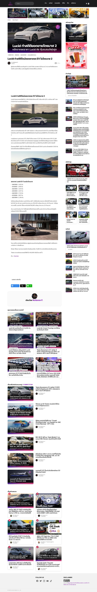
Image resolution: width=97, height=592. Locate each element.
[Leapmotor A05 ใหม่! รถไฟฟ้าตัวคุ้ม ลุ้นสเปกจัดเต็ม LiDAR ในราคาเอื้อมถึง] (21, 554)
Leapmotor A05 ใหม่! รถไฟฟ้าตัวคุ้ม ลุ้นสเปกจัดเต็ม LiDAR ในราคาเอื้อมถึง (20, 563)
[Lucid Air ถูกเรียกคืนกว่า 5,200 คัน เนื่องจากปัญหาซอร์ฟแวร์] (21, 319)
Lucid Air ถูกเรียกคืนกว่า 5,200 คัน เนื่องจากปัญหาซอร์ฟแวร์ (19, 329)
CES (54, 362)
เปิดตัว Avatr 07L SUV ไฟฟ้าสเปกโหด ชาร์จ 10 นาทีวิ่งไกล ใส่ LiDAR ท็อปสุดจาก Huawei (80, 255)
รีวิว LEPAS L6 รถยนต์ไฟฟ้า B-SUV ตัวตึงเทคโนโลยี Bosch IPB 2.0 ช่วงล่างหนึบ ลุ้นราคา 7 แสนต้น (71, 207)
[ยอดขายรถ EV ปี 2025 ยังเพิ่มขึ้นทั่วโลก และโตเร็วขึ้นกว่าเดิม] (21, 364)
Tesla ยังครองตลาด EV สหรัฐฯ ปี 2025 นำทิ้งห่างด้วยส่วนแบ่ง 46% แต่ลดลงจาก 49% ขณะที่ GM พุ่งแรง (48, 351)
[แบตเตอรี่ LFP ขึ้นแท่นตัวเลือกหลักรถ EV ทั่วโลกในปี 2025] (20, 477)
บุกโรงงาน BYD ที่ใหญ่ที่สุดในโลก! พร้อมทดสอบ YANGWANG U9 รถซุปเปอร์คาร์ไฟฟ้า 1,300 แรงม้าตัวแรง (48, 511)
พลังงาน (73, 3)
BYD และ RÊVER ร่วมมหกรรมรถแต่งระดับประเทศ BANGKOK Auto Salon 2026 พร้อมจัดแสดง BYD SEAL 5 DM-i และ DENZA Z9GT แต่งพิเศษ (81, 110)
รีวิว (68, 3)
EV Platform (40, 366)
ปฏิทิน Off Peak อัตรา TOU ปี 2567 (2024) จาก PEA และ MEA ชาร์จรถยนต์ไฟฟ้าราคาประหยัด (48, 537)
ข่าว (46, 3)
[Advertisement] (34, 81)
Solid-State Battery (54, 369)
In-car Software (47, 366)
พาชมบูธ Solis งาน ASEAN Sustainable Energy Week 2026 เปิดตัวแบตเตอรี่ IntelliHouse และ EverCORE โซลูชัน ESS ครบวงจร (71, 221)
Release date (40, 369)
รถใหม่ (50, 3)
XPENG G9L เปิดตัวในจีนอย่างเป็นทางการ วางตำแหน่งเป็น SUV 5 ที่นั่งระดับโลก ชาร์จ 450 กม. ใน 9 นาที (81, 290)
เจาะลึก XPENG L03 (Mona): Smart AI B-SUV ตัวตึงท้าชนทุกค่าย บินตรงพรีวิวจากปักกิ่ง (79, 15)
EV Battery (57, 364)
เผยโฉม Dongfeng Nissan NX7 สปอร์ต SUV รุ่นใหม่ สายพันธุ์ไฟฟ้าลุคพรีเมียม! (81, 261)
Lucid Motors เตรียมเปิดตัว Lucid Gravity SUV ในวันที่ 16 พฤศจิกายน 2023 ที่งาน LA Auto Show (20, 351)
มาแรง (37, 494)
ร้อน (9, 494)
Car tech (50, 362)
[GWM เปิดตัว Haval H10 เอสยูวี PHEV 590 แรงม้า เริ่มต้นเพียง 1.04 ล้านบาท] (69, 275)
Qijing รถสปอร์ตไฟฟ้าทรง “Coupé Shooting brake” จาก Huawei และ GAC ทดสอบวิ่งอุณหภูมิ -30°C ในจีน (48, 422)
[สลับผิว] (86, 3)
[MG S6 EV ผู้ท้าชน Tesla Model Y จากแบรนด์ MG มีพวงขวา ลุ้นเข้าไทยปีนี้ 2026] (20, 443)
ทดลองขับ (57, 3)
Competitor (40, 346)
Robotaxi (46, 369)
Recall (10, 326)
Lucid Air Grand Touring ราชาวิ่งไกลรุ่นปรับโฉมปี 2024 (48, 329)
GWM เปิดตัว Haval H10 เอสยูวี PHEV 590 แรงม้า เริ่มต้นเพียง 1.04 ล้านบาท (81, 276)
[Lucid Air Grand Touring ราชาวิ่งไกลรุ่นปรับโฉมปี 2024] (48, 319)
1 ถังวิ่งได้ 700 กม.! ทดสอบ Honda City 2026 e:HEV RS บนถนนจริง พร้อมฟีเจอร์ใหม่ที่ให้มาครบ (77, 180)
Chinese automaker (23, 369)
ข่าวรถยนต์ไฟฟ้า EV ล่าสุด (18, 326)
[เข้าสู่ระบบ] (88, 3)
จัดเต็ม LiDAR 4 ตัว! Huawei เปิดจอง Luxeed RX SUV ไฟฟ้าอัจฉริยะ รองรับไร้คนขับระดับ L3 (77, 246)
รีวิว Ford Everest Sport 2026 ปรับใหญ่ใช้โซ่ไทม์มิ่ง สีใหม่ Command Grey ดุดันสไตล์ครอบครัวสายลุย (84, 207)
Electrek (16, 256)
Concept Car (50, 364)
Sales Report (53, 346)
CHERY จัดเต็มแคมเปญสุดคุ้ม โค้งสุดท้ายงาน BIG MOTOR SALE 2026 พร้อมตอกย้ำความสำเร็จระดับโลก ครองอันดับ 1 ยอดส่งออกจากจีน (77, 92)
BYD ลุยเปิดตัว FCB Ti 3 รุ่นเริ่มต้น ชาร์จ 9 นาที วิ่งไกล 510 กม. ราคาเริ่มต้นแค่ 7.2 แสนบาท (20, 537)
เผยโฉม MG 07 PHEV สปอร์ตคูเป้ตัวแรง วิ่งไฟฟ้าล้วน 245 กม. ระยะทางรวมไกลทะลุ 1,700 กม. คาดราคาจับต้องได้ (20, 511)
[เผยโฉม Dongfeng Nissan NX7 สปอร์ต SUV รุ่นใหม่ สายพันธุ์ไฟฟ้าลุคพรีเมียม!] (69, 261)
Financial (46, 346)
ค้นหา (17, 3)
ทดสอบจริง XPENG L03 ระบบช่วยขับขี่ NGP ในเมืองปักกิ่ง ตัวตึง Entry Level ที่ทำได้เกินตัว (57, 15)
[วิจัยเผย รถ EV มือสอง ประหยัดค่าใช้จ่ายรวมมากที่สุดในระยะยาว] (20, 410)
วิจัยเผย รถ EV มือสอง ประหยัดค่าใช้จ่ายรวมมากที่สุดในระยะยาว (47, 404)
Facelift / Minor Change (42, 326)
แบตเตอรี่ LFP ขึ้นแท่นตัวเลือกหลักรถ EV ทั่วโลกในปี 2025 (48, 471)
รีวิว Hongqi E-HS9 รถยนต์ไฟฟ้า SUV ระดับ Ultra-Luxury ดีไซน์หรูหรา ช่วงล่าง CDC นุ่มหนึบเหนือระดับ (83, 194)
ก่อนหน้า (8, 13)
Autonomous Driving (42, 362)
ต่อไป (88, 13)
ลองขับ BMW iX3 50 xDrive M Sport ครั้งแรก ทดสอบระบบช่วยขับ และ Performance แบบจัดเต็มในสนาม (37, 15)
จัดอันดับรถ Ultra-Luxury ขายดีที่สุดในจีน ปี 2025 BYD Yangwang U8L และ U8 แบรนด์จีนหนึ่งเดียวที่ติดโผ (48, 455)
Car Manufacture (13, 369)
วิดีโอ (63, 3)
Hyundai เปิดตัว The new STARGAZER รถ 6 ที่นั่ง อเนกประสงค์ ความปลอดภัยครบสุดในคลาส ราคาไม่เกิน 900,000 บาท (48, 564)
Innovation (55, 366)
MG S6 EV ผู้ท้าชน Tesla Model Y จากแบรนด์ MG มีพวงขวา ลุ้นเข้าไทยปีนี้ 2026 (48, 438)
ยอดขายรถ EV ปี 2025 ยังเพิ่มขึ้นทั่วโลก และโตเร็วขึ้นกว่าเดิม (20, 374)
